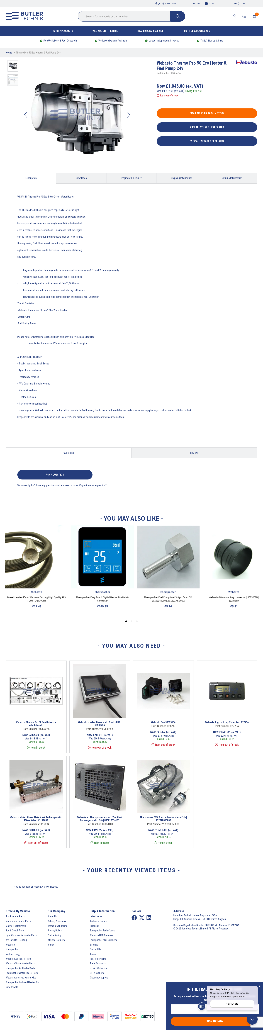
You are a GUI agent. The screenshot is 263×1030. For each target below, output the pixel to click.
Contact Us (95, 949)
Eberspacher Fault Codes (102, 930)
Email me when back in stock (207, 113)
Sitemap (94, 944)
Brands (51, 944)
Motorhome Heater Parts (18, 921)
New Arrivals (12, 987)
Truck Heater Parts (15, 916)
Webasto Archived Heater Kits (21, 977)
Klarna (93, 954)
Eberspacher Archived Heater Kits (23, 982)
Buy (49, 713)
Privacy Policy (55, 930)
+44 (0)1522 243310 (168, 3)
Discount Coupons (99, 977)
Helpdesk (94, 925)
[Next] (129, 115)
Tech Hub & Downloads (196, 31)
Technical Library (98, 921)
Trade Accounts (98, 963)
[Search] (178, 16)
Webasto (10, 944)
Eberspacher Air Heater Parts (20, 968)
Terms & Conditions (57, 925)
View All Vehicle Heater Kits (207, 127)
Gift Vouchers (97, 972)
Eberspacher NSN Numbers (103, 940)
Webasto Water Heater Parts (20, 963)
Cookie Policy (54, 935)
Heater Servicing (98, 958)
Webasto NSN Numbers (101, 935)
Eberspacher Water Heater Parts (22, 972)
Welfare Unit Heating (105, 31)
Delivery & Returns (57, 921)
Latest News (96, 916)
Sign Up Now (214, 1021)
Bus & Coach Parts (15, 930)
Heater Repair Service (150, 31)
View (30, 713)
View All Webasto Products (207, 141)
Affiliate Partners (56, 940)
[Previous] (25, 115)
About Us (52, 916)
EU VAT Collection (99, 968)
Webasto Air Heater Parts (18, 958)
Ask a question (55, 474)
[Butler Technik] (26, 16)
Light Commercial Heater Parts (21, 935)
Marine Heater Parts (16, 925)
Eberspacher (12, 949)
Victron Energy (13, 954)
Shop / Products (63, 31)
